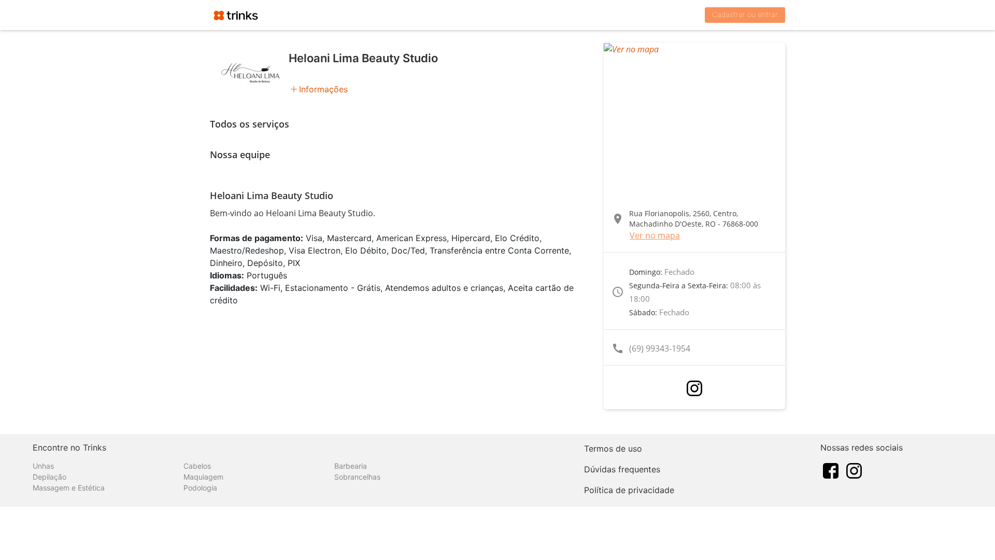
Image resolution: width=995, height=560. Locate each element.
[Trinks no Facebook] (830, 470)
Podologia (200, 487)
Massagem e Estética (69, 487)
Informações (323, 89)
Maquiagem (203, 476)
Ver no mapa (655, 235)
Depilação (49, 476)
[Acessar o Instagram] (694, 388)
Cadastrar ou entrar (745, 14)
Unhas (43, 465)
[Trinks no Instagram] (854, 470)
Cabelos (197, 465)
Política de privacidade (629, 490)
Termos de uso (613, 448)
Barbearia (350, 465)
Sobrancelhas (357, 476)
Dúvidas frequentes (622, 469)
